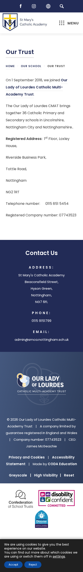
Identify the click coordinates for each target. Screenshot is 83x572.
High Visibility (47, 475)
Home (10, 66)
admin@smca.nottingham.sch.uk (42, 339)
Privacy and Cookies (27, 457)
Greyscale (20, 475)
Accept (13, 564)
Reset (69, 475)
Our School (31, 66)
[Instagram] (35, 6)
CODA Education (62, 464)
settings (59, 556)
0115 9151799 (41, 320)
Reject (33, 564)
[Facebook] (21, 6)
